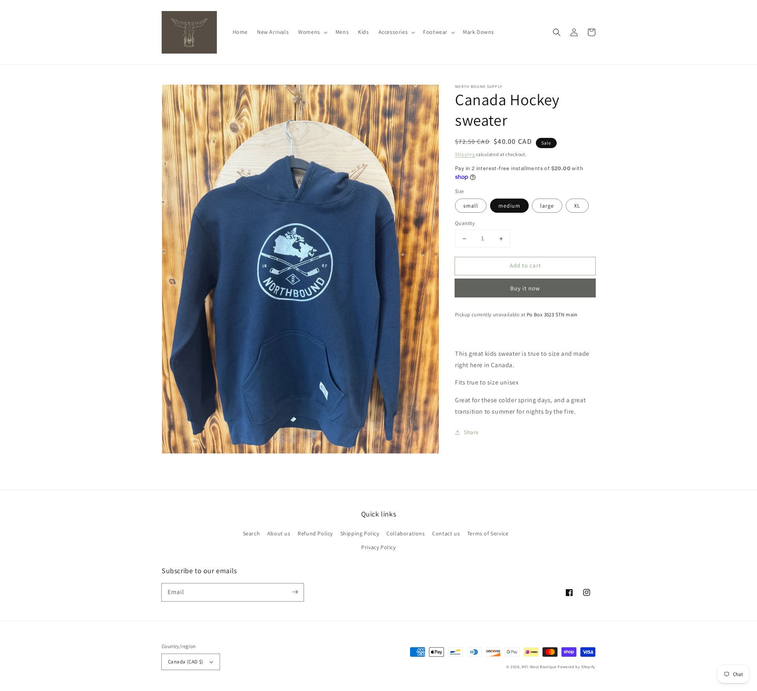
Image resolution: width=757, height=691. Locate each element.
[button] (312, 32)
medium (509, 206)
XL (577, 206)
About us (279, 533)
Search (251, 533)
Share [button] (471, 432)
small (470, 206)
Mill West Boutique (539, 666)
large (547, 206)
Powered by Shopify (576, 666)
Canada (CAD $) (185, 661)
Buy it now (525, 288)
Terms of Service (488, 533)
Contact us (446, 533)
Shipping (465, 154)
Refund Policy (315, 533)
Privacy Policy (378, 547)
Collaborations (405, 533)
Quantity (465, 223)
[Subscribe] (295, 592)
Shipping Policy (359, 533)
